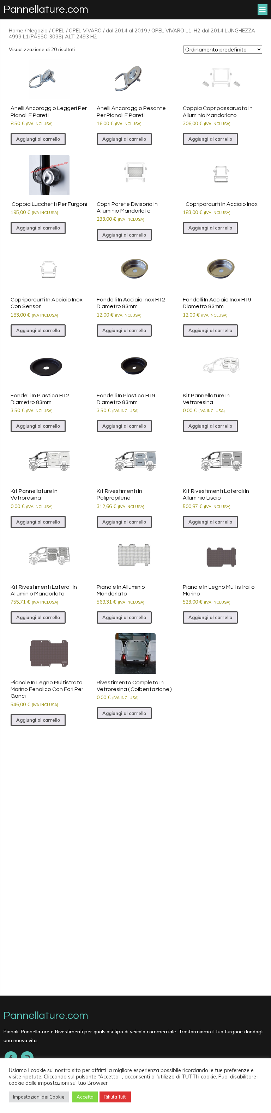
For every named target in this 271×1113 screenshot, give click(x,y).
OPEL (58, 30)
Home (16, 30)
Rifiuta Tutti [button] (115, 1097)
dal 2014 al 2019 (126, 30)
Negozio (38, 30)
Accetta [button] (85, 1097)
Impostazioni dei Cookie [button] (39, 1097)
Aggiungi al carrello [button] (38, 139)
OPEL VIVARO (85, 30)
